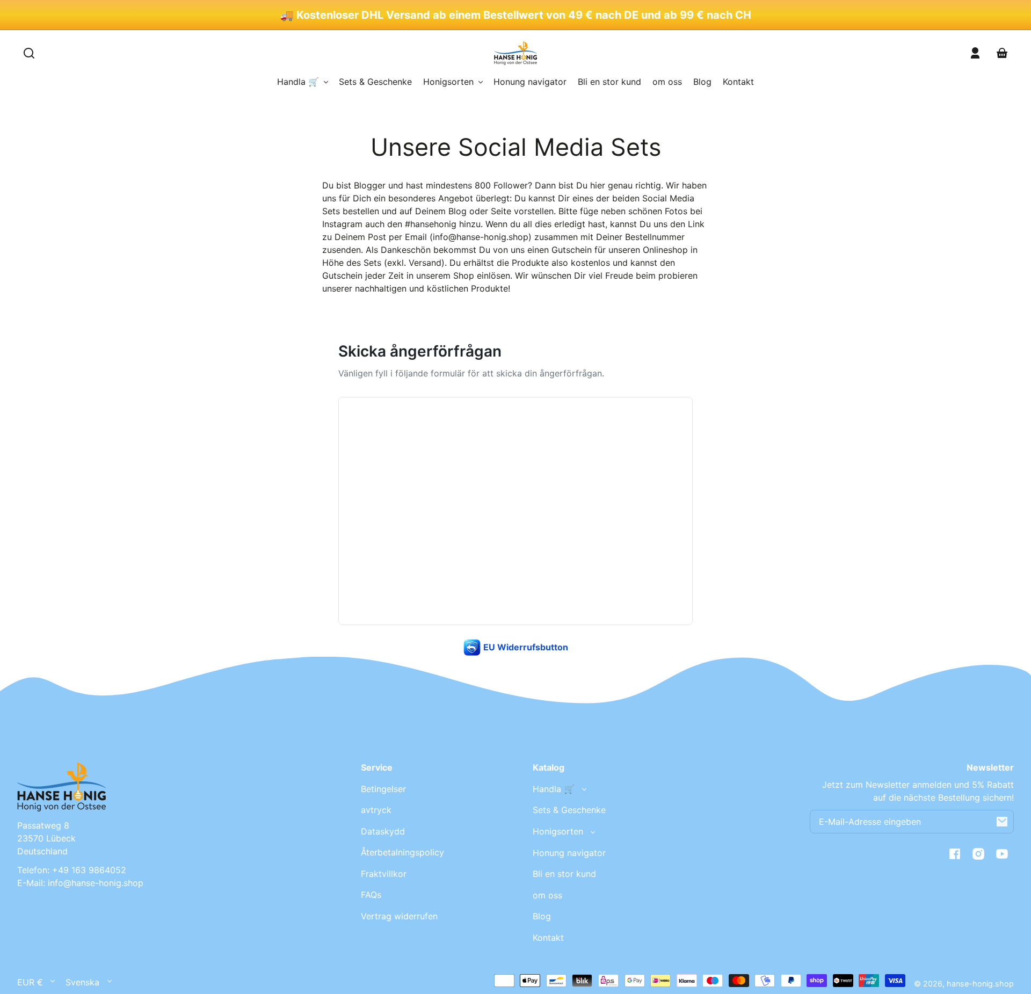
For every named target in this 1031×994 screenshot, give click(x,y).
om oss (547, 895)
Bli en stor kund (564, 873)
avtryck (376, 809)
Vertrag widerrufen (399, 916)
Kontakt (548, 937)
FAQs (371, 894)
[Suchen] (29, 53)
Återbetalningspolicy (402, 852)
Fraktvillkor (383, 873)
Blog (542, 916)
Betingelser (383, 788)
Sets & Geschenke (569, 809)
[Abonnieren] (1002, 821)
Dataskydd (383, 831)
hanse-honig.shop (980, 983)
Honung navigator (569, 852)
